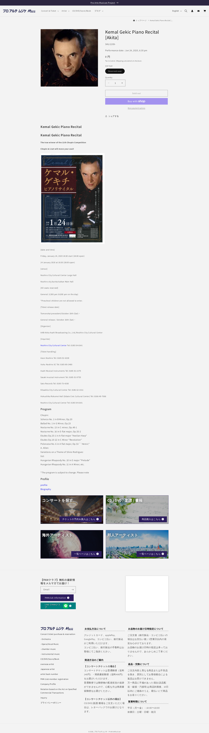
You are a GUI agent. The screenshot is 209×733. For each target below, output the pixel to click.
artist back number (49, 674)
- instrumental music (50, 654)
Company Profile (48, 684)
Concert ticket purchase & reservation (58, 634)
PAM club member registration (55, 679)
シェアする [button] (113, 116)
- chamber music (48, 649)
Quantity (108, 77)
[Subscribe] (72, 589)
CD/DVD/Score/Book (50, 659)
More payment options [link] (136, 108)
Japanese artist (48, 669)
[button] (50, 11)
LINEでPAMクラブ (52, 605)
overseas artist (47, 664)
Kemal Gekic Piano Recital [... (161, 20)
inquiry (44, 697)
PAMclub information (55, 597)
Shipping (119, 61)
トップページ (141, 20)
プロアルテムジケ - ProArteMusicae (107, 732)
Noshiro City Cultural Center (54, 345)
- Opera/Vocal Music (50, 644)
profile (44, 485)
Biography (46, 489)
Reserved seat (116, 72)
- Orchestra (46, 639)
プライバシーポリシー (51, 702)
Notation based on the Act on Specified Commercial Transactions (59, 691)
